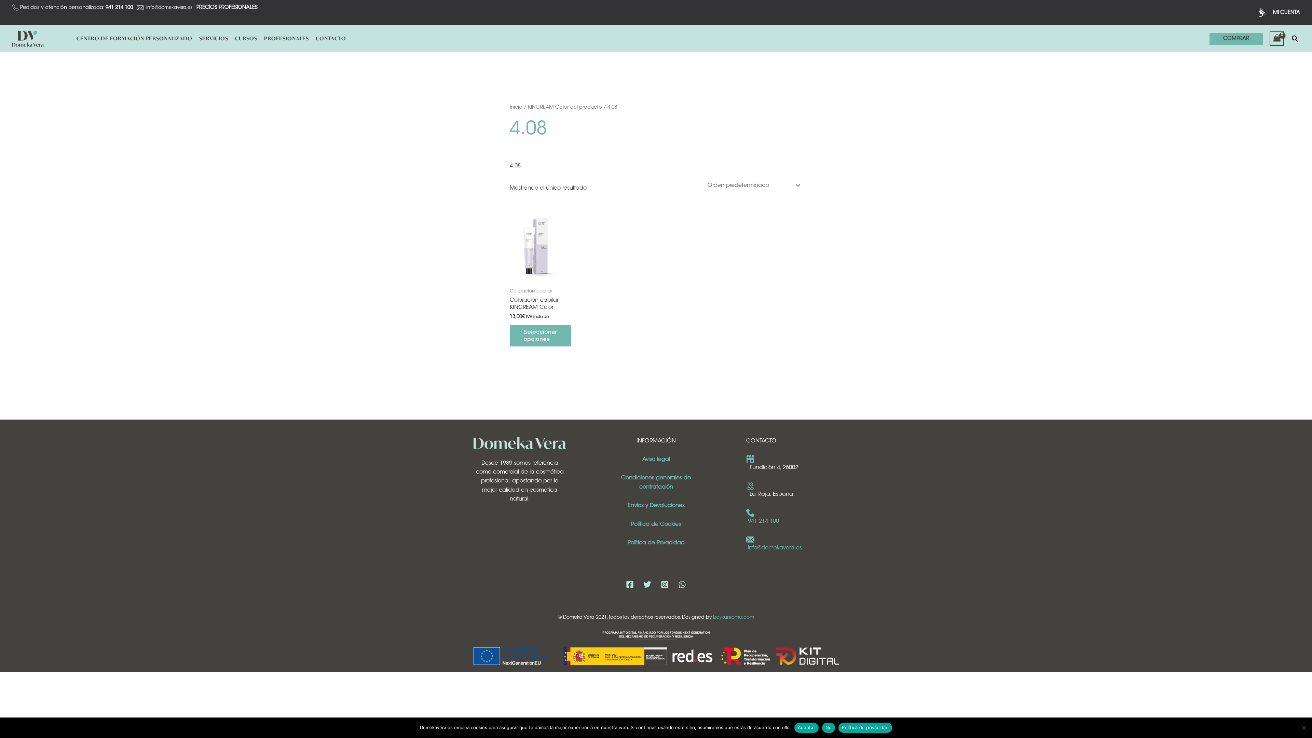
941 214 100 (763, 521)
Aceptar (806, 727)
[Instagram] (664, 584)
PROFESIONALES (286, 38)
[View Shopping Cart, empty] (1277, 38)
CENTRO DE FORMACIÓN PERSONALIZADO (134, 38)
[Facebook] (630, 584)
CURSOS (246, 38)
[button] (1236, 39)
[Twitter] (647, 584)
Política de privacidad (865, 727)
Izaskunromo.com (733, 617)
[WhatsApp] (682, 584)
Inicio (516, 107)
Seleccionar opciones (540, 335)
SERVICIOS (213, 38)
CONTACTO (331, 38)
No (828, 727)
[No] (1303, 727)
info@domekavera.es (169, 7)
